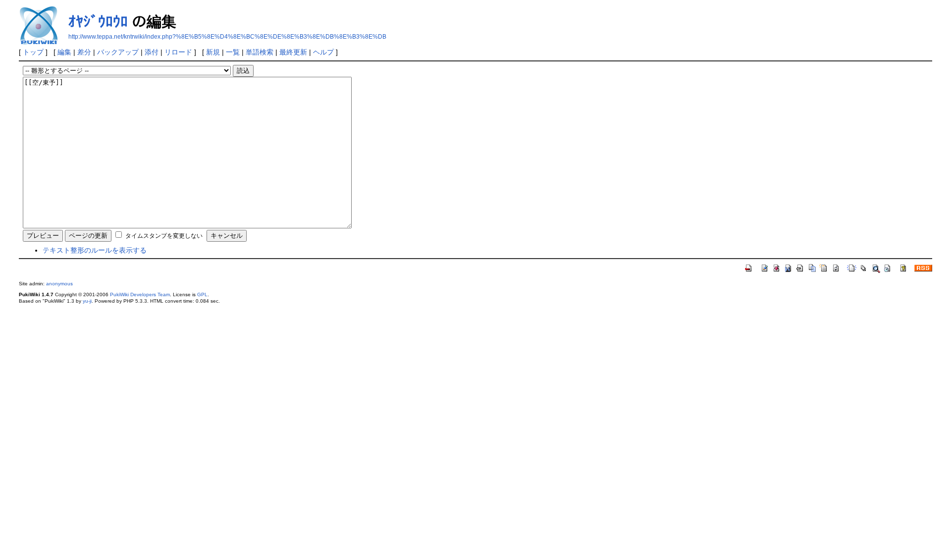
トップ (33, 52)
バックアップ (118, 52)
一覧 (233, 52)
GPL (202, 294)
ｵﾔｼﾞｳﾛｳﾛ (98, 21)
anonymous (59, 283)
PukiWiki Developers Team (140, 294)
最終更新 (293, 52)
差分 (84, 52)
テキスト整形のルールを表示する (95, 250)
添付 (151, 52)
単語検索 (259, 52)
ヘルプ (323, 52)
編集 (64, 52)
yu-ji (87, 301)
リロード (178, 52)
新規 (213, 52)
